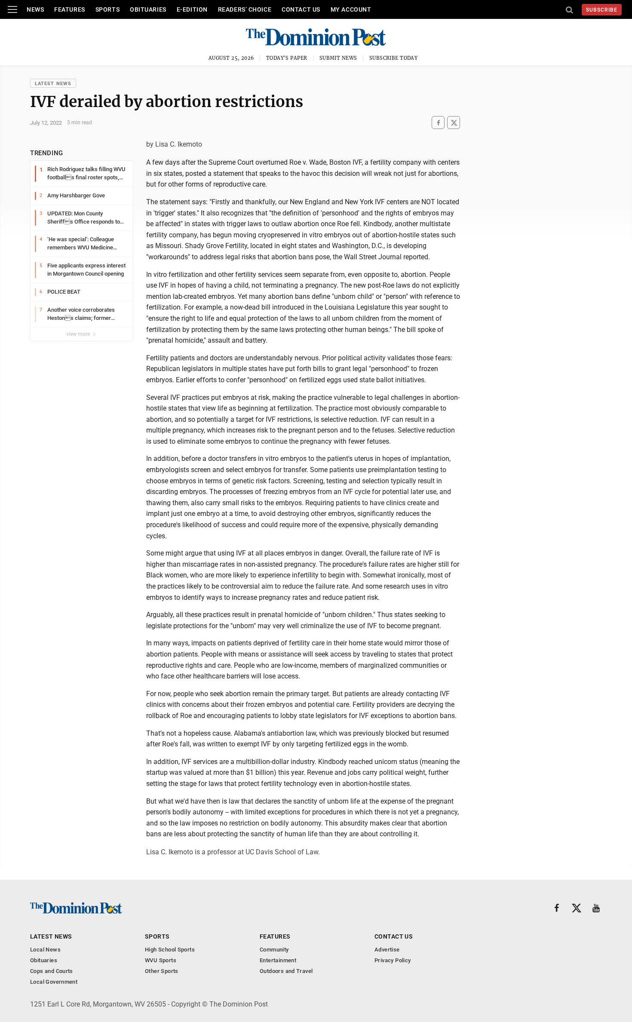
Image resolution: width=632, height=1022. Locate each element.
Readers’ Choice (244, 9)
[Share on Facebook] (438, 123)
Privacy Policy (392, 960)
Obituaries (148, 9)
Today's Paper (286, 58)
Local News (45, 949)
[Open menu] (12, 9)
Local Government (53, 982)
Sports (107, 9)
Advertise (387, 949)
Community (274, 949)
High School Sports (170, 949)
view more (78, 334)
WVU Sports (160, 960)
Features (69, 9)
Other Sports (161, 971)
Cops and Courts (51, 971)
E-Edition (192, 9)
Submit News (338, 58)
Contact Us (301, 9)
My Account (351, 9)
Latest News (53, 83)
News (35, 9)
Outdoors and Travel (286, 971)
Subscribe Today (393, 58)
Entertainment (278, 960)
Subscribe (601, 10)
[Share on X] (453, 123)
